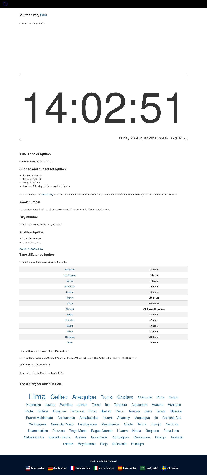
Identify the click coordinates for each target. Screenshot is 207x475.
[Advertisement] (103, 51)
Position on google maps (31, 248)
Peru (43, 14)
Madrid (70, 325)
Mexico (70, 280)
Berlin (70, 314)
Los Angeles (70, 275)
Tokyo (70, 303)
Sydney (69, 297)
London (69, 292)
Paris (69, 342)
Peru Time (47, 194)
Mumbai (70, 308)
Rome (70, 331)
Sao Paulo (70, 286)
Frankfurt (69, 320)
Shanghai (69, 336)
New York (69, 269)
